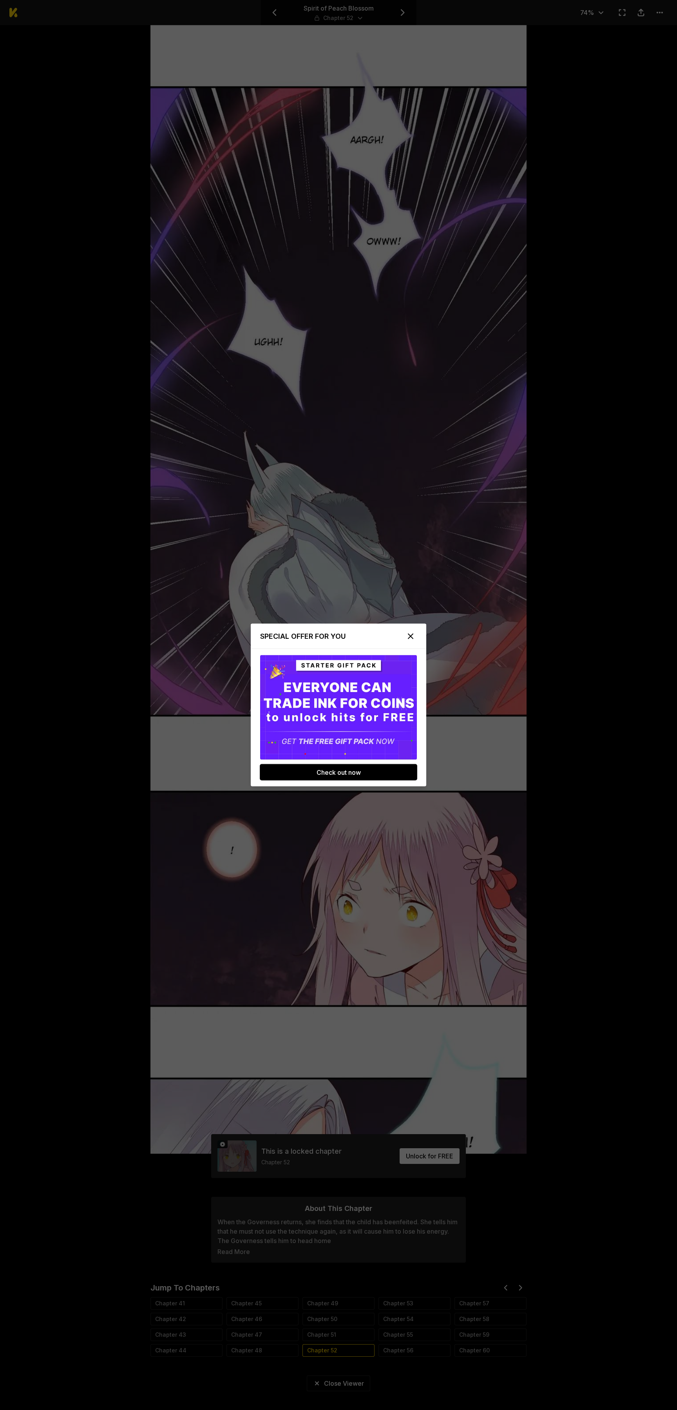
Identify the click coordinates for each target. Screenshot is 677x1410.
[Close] (410, 636)
